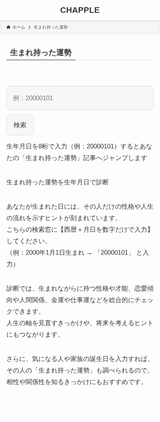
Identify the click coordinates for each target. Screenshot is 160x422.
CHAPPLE (80, 10)
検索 (20, 124)
